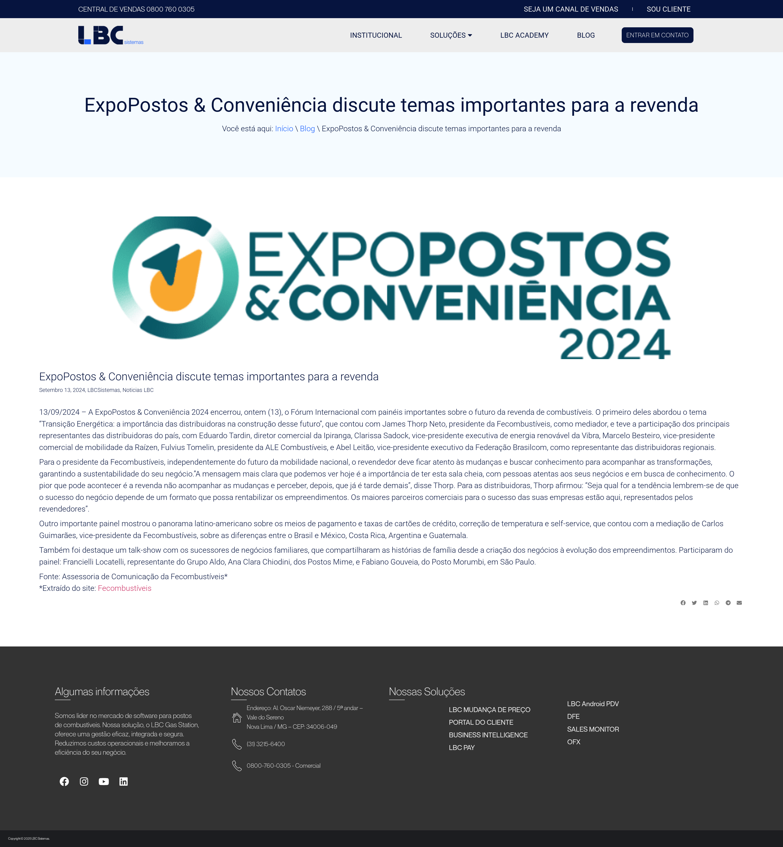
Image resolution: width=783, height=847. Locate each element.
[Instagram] (84, 781)
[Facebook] (64, 781)
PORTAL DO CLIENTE (481, 722)
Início (284, 128)
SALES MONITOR (593, 729)
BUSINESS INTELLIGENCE (488, 735)
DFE (573, 716)
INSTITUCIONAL (376, 35)
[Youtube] (103, 781)
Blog (307, 128)
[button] (683, 602)
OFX (574, 742)
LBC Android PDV (593, 703)
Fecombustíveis (125, 588)
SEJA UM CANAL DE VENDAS (571, 9)
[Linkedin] (123, 781)
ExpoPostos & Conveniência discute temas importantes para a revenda (209, 376)
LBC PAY (462, 747)
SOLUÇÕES (448, 35)
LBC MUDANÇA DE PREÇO (490, 709)
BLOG (586, 35)
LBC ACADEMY (524, 35)
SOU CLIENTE (669, 9)
